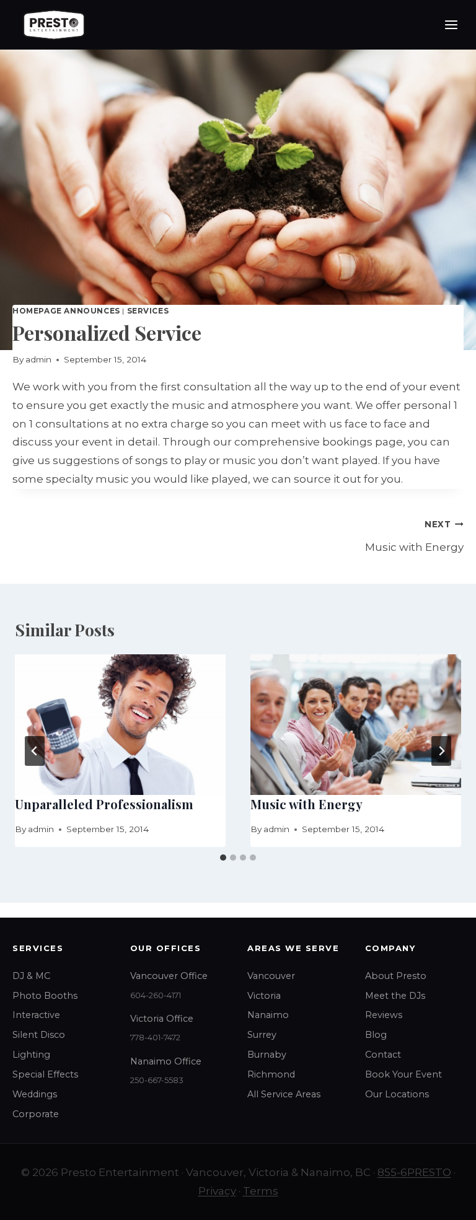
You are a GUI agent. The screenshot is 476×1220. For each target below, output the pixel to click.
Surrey (261, 1034)
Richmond (271, 1074)
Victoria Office (161, 1018)
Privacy (217, 1191)
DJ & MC (31, 975)
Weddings (34, 1094)
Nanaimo (268, 1014)
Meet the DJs (395, 995)
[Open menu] (451, 24)
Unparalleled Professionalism (104, 804)
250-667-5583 (156, 1080)
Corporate (35, 1114)
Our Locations (397, 1094)
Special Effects (45, 1074)
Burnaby (266, 1054)
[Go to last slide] (35, 751)
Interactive (36, 1014)
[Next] (441, 751)
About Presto (395, 975)
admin (38, 359)
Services (148, 310)
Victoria (264, 995)
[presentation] (120, 724)
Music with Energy (414, 536)
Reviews (383, 1014)
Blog (376, 1034)
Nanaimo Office (165, 1061)
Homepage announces (66, 310)
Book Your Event (403, 1074)
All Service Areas (283, 1094)
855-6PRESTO (414, 1172)
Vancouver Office (169, 975)
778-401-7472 (155, 1037)
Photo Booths (44, 995)
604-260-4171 (155, 995)
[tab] (223, 857)
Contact (383, 1054)
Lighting (31, 1054)
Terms (260, 1191)
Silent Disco (38, 1034)
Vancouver (271, 975)
